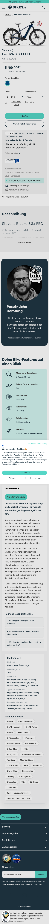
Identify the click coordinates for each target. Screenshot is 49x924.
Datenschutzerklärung (37, 443)
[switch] (5, 920)
